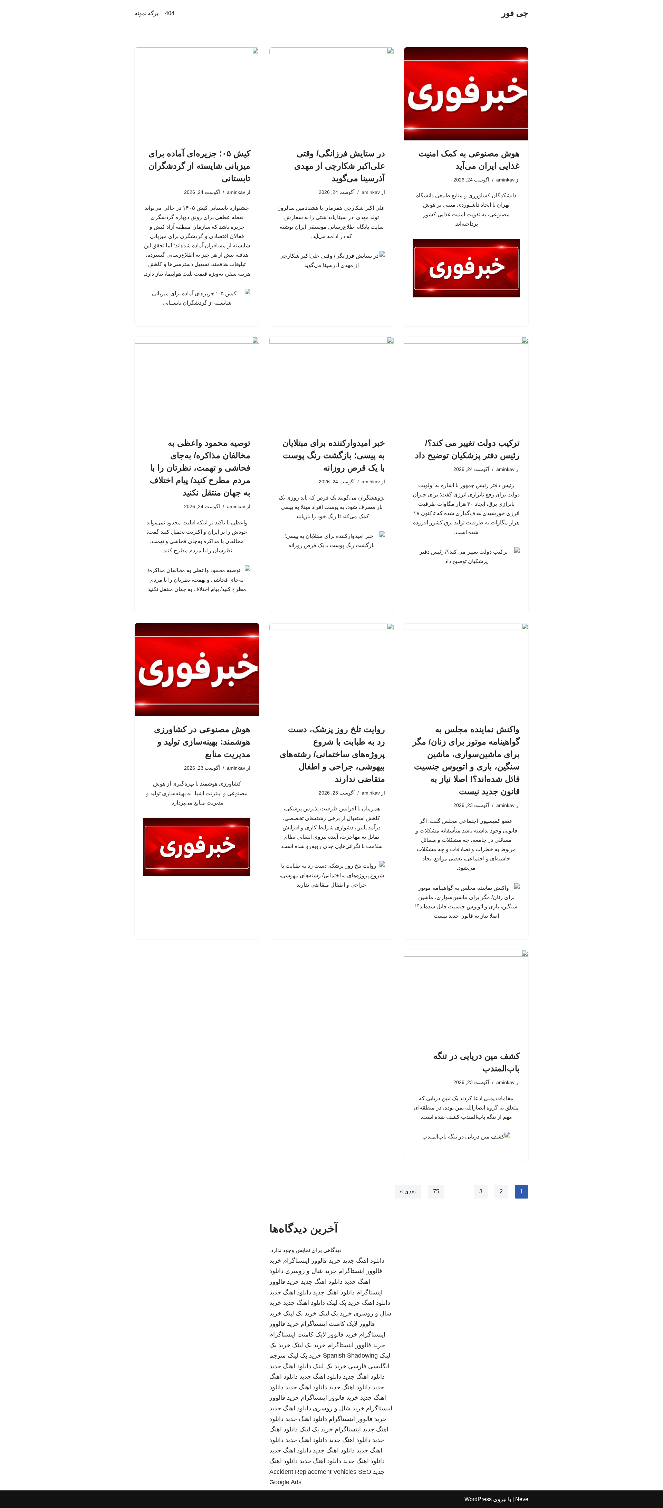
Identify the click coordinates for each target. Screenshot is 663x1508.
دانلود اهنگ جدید (363, 1260)
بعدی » (408, 1191)
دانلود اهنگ (376, 1302)
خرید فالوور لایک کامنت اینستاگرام (313, 1334)
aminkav (505, 180)
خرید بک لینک (343, 1302)
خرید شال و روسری (311, 1271)
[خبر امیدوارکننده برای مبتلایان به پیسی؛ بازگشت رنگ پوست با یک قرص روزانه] (331, 383)
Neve (521, 1499)
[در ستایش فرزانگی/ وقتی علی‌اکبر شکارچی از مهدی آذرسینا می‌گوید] (331, 93)
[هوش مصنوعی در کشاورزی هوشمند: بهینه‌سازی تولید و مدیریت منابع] (197, 669)
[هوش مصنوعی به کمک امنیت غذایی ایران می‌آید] (466, 93)
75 (436, 1191)
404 (169, 13)
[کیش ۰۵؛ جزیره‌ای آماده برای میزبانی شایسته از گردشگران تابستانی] (197, 93)
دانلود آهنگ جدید (334, 1292)
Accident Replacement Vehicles (312, 1471)
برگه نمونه (146, 13)
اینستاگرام (348, 1429)
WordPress (478, 1499)
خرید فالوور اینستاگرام (312, 1260)
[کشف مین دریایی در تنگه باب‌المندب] (466, 996)
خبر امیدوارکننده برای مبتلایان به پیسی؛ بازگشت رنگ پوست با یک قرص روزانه (333, 455)
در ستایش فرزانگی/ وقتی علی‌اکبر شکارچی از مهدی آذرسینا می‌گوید (339, 166)
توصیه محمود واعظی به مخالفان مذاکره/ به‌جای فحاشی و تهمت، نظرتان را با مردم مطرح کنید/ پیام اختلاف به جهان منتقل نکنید (200, 467)
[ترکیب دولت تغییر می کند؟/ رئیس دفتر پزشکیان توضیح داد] (466, 383)
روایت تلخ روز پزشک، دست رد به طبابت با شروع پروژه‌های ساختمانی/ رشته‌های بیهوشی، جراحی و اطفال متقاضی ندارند (332, 754)
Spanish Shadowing (350, 1355)
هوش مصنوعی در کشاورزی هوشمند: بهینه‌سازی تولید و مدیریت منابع (202, 742)
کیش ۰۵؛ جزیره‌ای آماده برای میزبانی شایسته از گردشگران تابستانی (199, 166)
